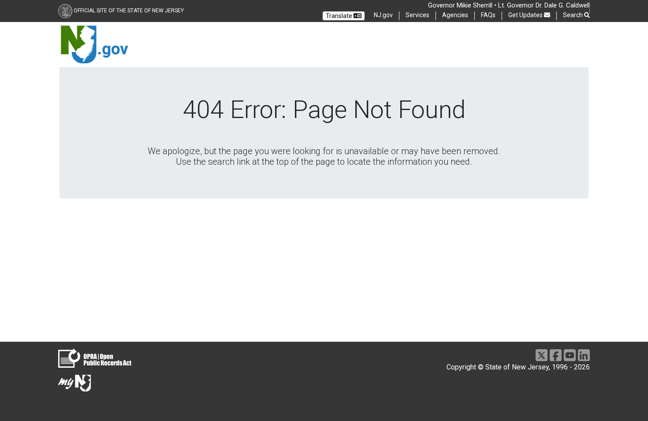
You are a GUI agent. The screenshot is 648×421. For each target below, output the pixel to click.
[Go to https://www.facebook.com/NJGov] (556, 355)
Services (417, 14)
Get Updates (526, 14)
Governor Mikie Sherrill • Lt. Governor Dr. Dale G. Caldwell (509, 5)
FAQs (488, 14)
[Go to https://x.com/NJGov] (541, 355)
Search (573, 14)
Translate (340, 15)
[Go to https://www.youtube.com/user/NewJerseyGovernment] (570, 355)
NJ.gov (383, 14)
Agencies (455, 14)
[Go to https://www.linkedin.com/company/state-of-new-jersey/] (584, 355)
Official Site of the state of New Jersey (128, 10)
